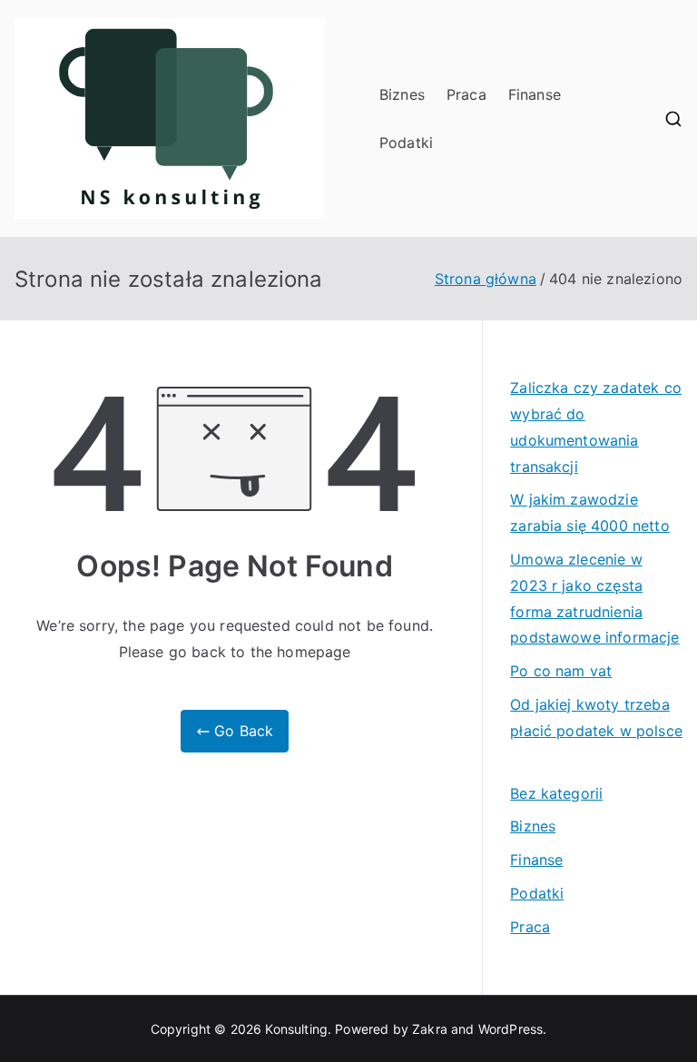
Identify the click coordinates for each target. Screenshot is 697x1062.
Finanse (534, 94)
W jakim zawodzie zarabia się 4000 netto (590, 512)
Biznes (402, 94)
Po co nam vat (561, 671)
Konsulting (296, 1029)
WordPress (510, 1029)
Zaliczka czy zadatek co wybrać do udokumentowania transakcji (596, 427)
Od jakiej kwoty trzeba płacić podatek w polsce (596, 717)
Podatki (406, 142)
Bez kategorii (556, 793)
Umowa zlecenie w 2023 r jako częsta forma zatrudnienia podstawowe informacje (594, 598)
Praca (466, 94)
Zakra (429, 1029)
